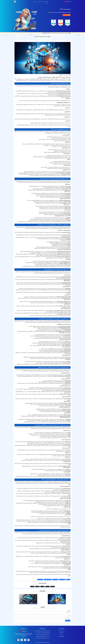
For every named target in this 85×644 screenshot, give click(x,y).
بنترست (42, 586)
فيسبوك (52, 586)
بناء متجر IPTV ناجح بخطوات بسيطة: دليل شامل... (42, 634)
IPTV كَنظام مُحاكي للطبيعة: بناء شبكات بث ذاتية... (42, 632)
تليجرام (37, 586)
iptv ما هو (68, 579)
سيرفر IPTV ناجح (55, 579)
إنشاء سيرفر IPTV (62, 579)
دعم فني (34, 1)
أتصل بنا (61, 634)
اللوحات (43, 1)
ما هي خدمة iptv (40, 579)
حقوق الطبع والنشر (61, 636)
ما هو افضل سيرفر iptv (47, 579)
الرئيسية (47, 1)
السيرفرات (39, 1)
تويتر (47, 586)
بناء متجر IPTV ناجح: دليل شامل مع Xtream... (42, 636)
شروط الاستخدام (61, 632)
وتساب (32, 586)
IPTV (53, 80)
